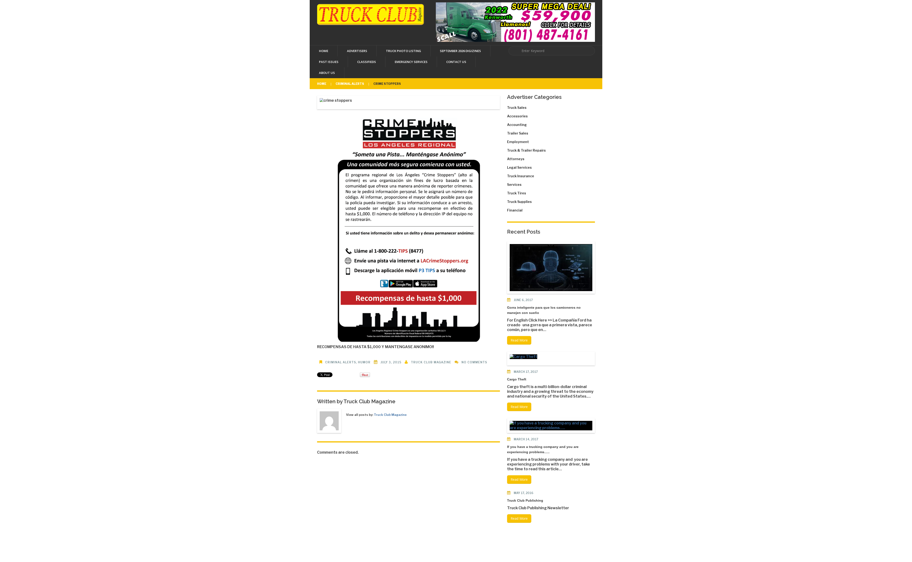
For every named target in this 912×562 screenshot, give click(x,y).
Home (323, 51)
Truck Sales (517, 108)
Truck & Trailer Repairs (526, 150)
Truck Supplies (519, 202)
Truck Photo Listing (403, 51)
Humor (364, 362)
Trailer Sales (517, 133)
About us (327, 73)
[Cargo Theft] (523, 356)
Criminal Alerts (350, 84)
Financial (514, 210)
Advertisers (357, 51)
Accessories (517, 116)
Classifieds (366, 62)
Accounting (517, 125)
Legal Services (519, 167)
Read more (519, 340)
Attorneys (515, 159)
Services (514, 185)
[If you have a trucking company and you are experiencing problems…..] (551, 425)
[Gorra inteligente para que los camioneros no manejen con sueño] (551, 267)
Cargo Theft (516, 379)
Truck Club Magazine (431, 362)
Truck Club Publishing (525, 500)
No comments (474, 362)
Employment (518, 142)
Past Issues (328, 62)
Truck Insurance (520, 176)
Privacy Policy (504, 546)
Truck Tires (516, 193)
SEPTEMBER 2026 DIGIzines (460, 51)
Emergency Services (411, 62)
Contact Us (456, 62)
